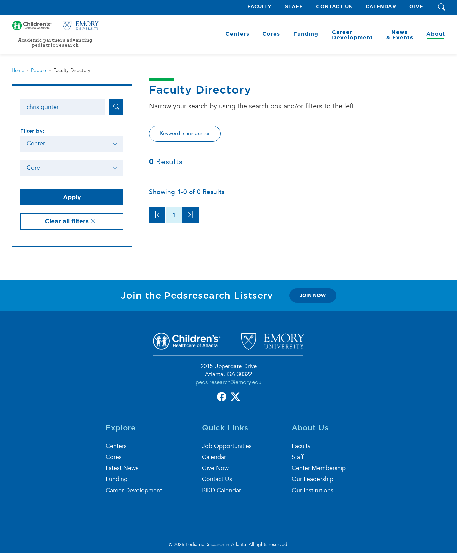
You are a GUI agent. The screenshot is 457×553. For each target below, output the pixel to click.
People (39, 70)
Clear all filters (67, 221)
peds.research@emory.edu (228, 382)
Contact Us (334, 7)
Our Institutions (312, 490)
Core (33, 168)
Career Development (134, 490)
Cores (114, 457)
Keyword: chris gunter (185, 133)
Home (18, 70)
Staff (294, 7)
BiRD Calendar (221, 490)
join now (313, 295)
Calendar (381, 7)
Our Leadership (312, 479)
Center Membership (319, 468)
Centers (116, 446)
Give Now (215, 468)
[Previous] (157, 215)
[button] (441, 7)
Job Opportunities (227, 446)
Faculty (259, 7)
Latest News (122, 468)
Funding (117, 479)
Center (36, 143)
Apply (72, 197)
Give (416, 7)
